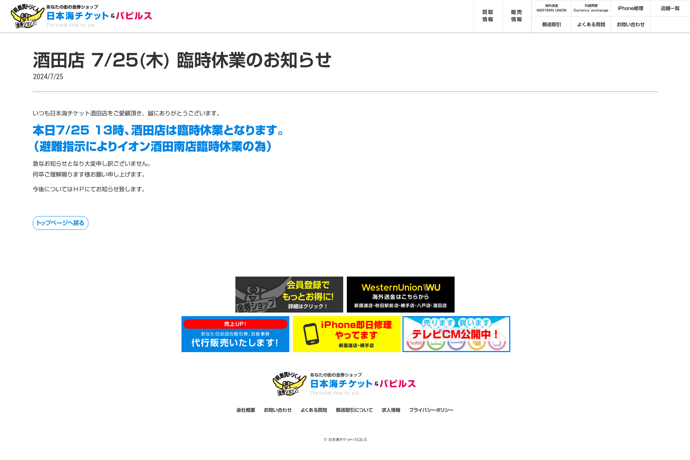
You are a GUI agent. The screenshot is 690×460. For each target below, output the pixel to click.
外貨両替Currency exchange (591, 8)
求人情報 (391, 410)
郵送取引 (551, 24)
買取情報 (488, 15)
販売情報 (517, 15)
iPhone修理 (630, 8)
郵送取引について (354, 410)
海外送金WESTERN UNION (551, 8)
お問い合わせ (631, 24)
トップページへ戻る (60, 223)
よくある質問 (591, 24)
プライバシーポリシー (431, 410)
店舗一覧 (670, 8)
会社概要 (245, 410)
